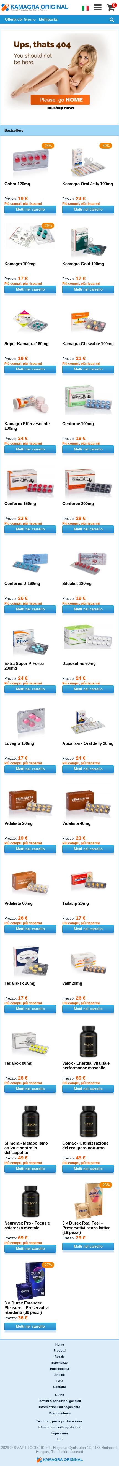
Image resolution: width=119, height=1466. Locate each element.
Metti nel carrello (30, 209)
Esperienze (59, 1362)
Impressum (59, 1433)
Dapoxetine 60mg (79, 663)
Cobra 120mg (17, 183)
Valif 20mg (72, 983)
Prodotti (60, 1350)
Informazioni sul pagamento (59, 1407)
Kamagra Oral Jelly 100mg (87, 183)
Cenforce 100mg (78, 423)
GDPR (59, 1395)
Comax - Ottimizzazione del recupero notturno (85, 1145)
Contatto (59, 1387)
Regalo (60, 1356)
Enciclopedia (59, 1368)
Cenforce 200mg (78, 503)
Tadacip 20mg (75, 903)
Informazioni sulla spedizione (59, 1427)
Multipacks (48, 19)
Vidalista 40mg (76, 823)
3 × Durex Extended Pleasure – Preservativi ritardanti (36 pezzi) (26, 1308)
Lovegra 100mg (19, 743)
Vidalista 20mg (18, 823)
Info (60, 1439)
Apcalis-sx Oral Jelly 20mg (87, 743)
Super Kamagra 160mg (26, 343)
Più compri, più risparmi (23, 204)
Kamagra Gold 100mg (83, 263)
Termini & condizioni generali (59, 1401)
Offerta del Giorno (20, 19)
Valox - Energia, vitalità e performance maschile (86, 1065)
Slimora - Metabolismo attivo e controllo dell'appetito (26, 1148)
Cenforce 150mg (20, 503)
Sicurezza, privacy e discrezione (59, 1421)
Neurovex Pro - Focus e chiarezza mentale (27, 1225)
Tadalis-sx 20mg (19, 983)
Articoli (59, 1374)
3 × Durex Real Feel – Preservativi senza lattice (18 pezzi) (86, 1228)
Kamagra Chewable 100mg (88, 343)
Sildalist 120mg (77, 583)
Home (59, 1344)
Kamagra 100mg (20, 263)
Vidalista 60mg (18, 903)
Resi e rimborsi (60, 1413)
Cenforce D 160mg (22, 583)
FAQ (59, 1380)
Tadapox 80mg (18, 1063)
